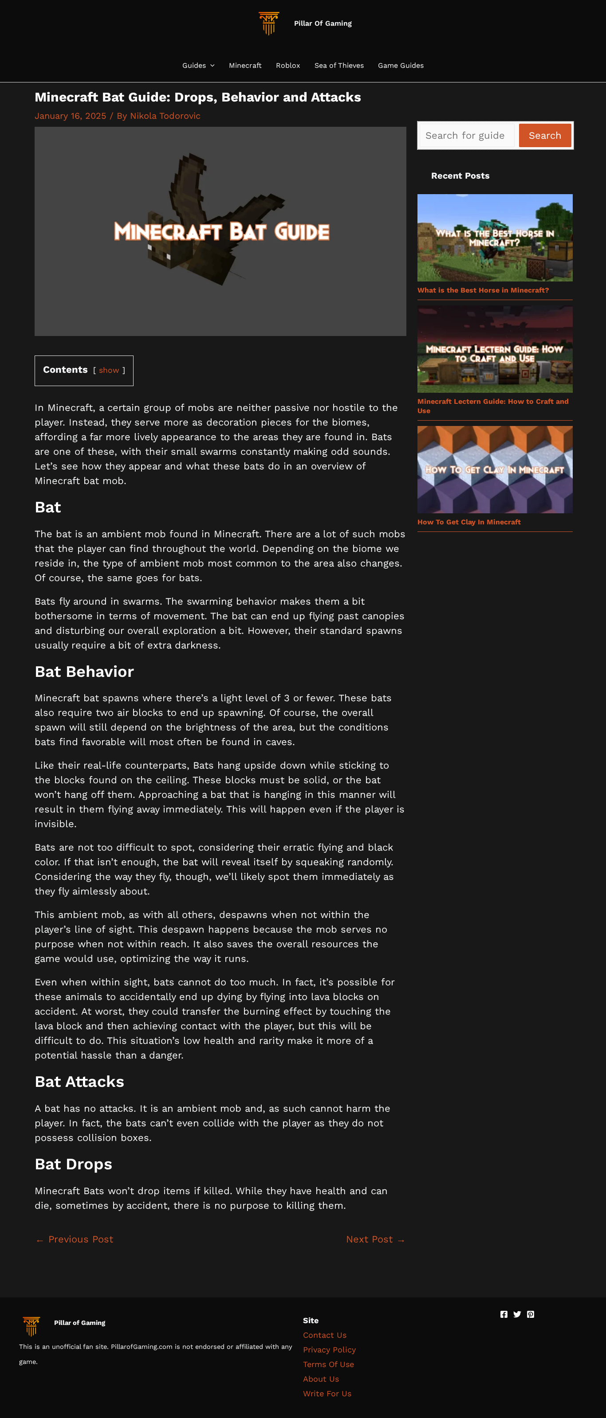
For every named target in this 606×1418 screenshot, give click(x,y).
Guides (194, 65)
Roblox (288, 65)
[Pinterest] (531, 1314)
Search (545, 135)
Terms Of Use (328, 1364)
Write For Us (327, 1393)
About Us (321, 1378)
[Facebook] (504, 1314)
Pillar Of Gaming (323, 23)
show (109, 370)
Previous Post (74, 1239)
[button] (210, 65)
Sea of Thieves (339, 65)
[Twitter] (517, 1314)
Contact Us (324, 1335)
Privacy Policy (329, 1349)
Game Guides (401, 65)
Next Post (376, 1239)
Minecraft (245, 65)
